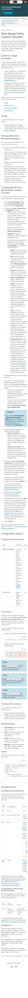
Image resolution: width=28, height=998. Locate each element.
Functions (16, 18)
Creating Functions (7, 20)
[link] (15, 2)
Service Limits (8, 110)
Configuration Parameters (11, 495)
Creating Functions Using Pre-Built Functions (9, 22)
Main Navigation (6, 1)
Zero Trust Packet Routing (18, 363)
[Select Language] (25, 1)
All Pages (24, 18)
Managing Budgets (9, 80)
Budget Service (8, 105)
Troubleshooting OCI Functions (10, 885)
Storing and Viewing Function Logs (14, 880)
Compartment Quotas (10, 108)
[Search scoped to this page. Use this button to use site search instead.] (16, 2)
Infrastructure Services (7, 18)
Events (6, 102)
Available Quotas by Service (18, 586)
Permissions (18, 425)
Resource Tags (17, 329)
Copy (24, 636)
